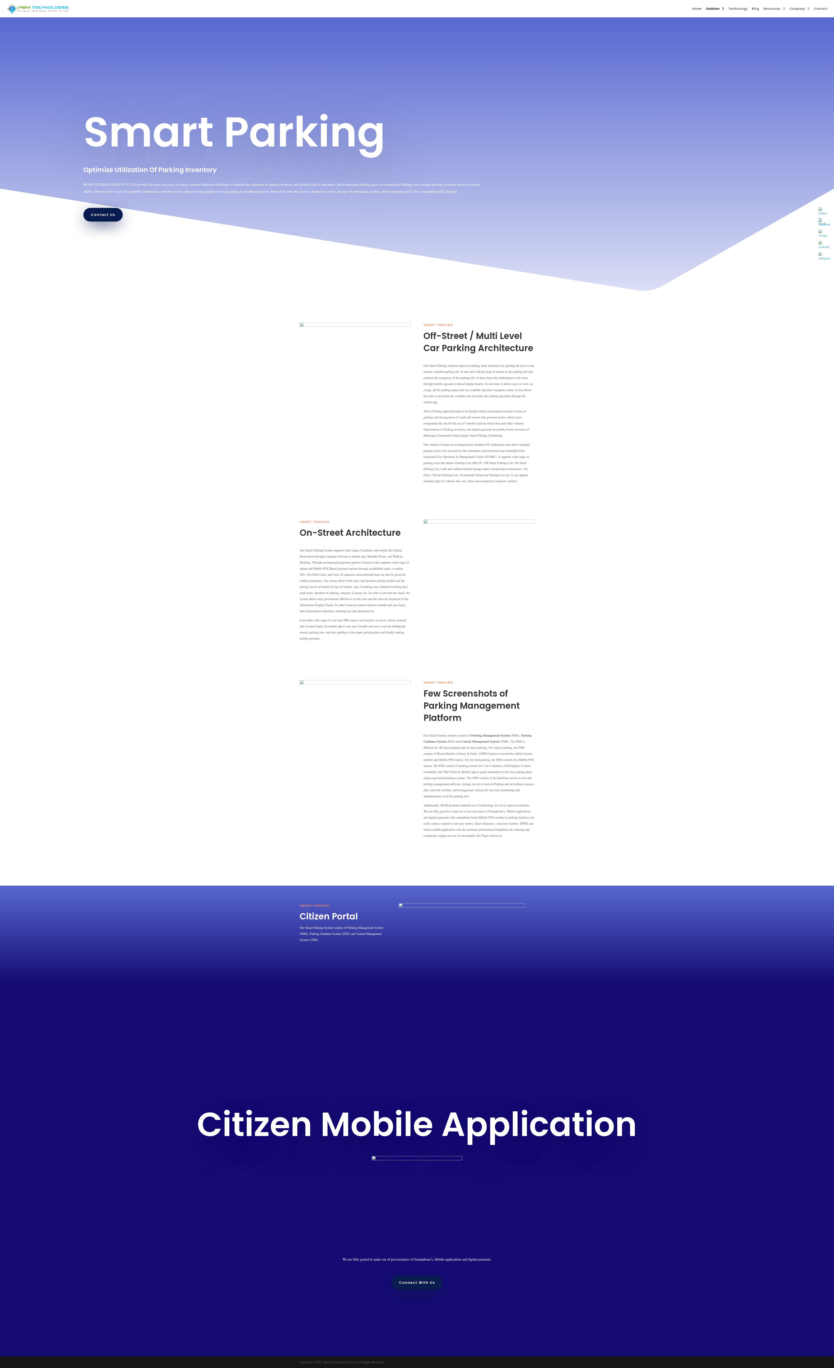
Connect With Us (417, 1282)
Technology (737, 9)
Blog (755, 9)
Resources (772, 9)
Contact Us (103, 214)
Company (797, 9)
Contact (820, 9)
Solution (713, 9)
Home (697, 9)
